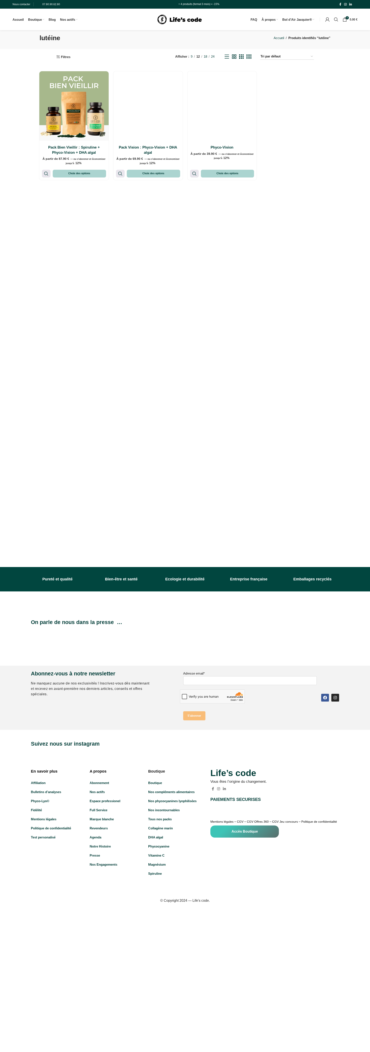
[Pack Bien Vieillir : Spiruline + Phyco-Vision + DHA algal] (74, 106)
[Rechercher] (336, 19)
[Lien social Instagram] (345, 4)
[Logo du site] (179, 19)
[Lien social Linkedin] (350, 4)
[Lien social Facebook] (340, 4)
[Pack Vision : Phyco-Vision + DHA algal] (148, 106)
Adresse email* (194, 673)
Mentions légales (221, 821)
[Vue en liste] (227, 57)
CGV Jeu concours (285, 821)
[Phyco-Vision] (222, 106)
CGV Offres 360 (258, 821)
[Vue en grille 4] (248, 57)
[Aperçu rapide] (46, 173)
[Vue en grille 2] (234, 57)
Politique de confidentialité (319, 821)
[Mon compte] (327, 19)
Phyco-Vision (222, 147)
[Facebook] (325, 698)
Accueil (279, 38)
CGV (240, 821)
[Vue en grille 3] (241, 57)
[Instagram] (335, 698)
